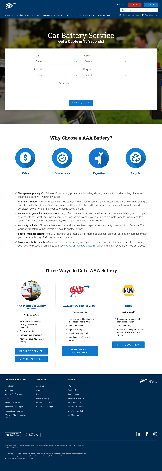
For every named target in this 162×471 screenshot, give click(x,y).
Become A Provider (44, 407)
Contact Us (73, 390)
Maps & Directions (76, 407)
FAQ (69, 386)
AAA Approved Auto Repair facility (84, 245)
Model (38, 69)
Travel (27, 15)
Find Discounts (74, 402)
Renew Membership (76, 398)
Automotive (59, 15)
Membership (17, 15)
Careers (39, 390)
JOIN (134, 5)
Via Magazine (73, 415)
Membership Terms (44, 402)
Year (37, 55)
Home (7, 15)
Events (39, 394)
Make (86, 55)
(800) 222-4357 (32, 359)
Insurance (36, 15)
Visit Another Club (75, 411)
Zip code (64, 83)
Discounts (47, 15)
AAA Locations (74, 394)
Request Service (31, 351)
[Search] (123, 10)
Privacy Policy (72, 445)
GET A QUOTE (81, 103)
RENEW (151, 5)
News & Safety (104, 15)
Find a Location (151, 15)
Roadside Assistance (131, 15)
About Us (40, 386)
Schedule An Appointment (79, 351)
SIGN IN (119, 5)
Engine (87, 69)
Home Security (89, 15)
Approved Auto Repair (14, 407)
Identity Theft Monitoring (15, 394)
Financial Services (73, 15)
